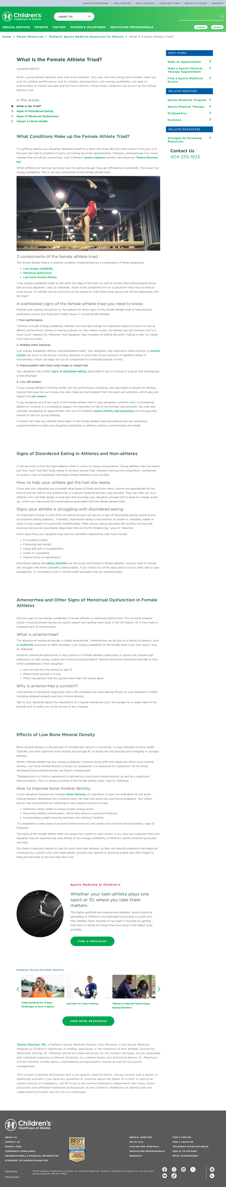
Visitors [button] (59, 27)
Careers (201, 27)
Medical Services (140, 1137)
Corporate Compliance (20, 1151)
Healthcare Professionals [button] (131, 27)
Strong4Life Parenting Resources (185, 139)
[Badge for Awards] (77, 1150)
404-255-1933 (185, 156)
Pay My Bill (136, 1142)
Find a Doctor (122, 3)
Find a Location (145, 3)
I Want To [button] (65, 16)
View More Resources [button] (88, 1021)
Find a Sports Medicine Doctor (185, 80)
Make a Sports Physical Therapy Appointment (185, 70)
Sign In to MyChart (196, 3)
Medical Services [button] (16, 27)
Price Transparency (186, 1156)
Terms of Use (11, 1171)
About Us (11, 1137)
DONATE (217, 27)
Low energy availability (38, 268)
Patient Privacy (12, 1177)
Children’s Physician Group (191, 1146)
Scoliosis (174, 119)
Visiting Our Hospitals (144, 1146)
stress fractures (76, 794)
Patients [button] (41, 27)
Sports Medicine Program (187, 100)
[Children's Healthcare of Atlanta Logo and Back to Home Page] (22, 17)
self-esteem (38, 396)
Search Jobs (13, 1146)
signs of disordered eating (69, 371)
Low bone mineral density (40, 277)
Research (218, 3)
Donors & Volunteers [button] (87, 27)
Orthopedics (177, 113)
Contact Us (12, 1142)
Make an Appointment (96, 3)
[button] (225, 23)
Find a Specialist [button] (92, 941)
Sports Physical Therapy (186, 106)
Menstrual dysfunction (37, 272)
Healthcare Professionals (147, 1151)
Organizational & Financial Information (32, 1156)
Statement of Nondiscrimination (26, 1160)
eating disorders (57, 563)
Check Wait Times (169, 3)
